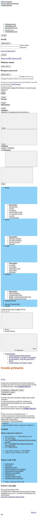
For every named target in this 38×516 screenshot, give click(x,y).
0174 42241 (11, 438)
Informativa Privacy (11, 467)
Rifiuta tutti (17, 390)
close (3, 184)
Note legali (8, 465)
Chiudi (3, 97)
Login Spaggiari (16, 84)
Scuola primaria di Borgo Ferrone (19, 355)
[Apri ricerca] (21, 159)
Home (7, 329)
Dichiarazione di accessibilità (14, 471)
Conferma (11, 148)
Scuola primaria (10, 354)
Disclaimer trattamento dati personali (12, 497)
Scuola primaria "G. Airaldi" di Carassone (22, 357)
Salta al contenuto (6, 2)
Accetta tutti (8, 392)
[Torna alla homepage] (19, 150)
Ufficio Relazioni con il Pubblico (15, 469)
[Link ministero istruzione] (10, 3)
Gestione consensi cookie (13, 476)
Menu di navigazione (25, 349)
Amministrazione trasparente (14, 478)
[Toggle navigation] (17, 175)
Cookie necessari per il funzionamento (13, 414)
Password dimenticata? (8, 51)
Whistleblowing (10, 475)
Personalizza (5, 390)
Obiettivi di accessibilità (12, 473)
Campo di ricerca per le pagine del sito (13, 309)
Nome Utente (24, 45)
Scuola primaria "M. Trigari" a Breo (20, 363)
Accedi (4, 35)
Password (23, 47)
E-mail (22, 76)
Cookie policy (9, 464)
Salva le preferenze (16, 421)
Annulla (4, 148)
